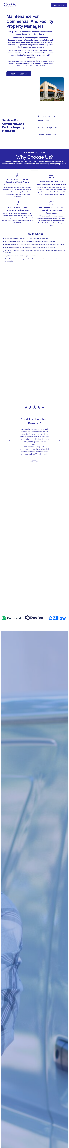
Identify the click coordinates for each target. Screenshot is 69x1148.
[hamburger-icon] (34, 5)
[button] (50, 118)
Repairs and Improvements (49, 127)
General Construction (47, 135)
